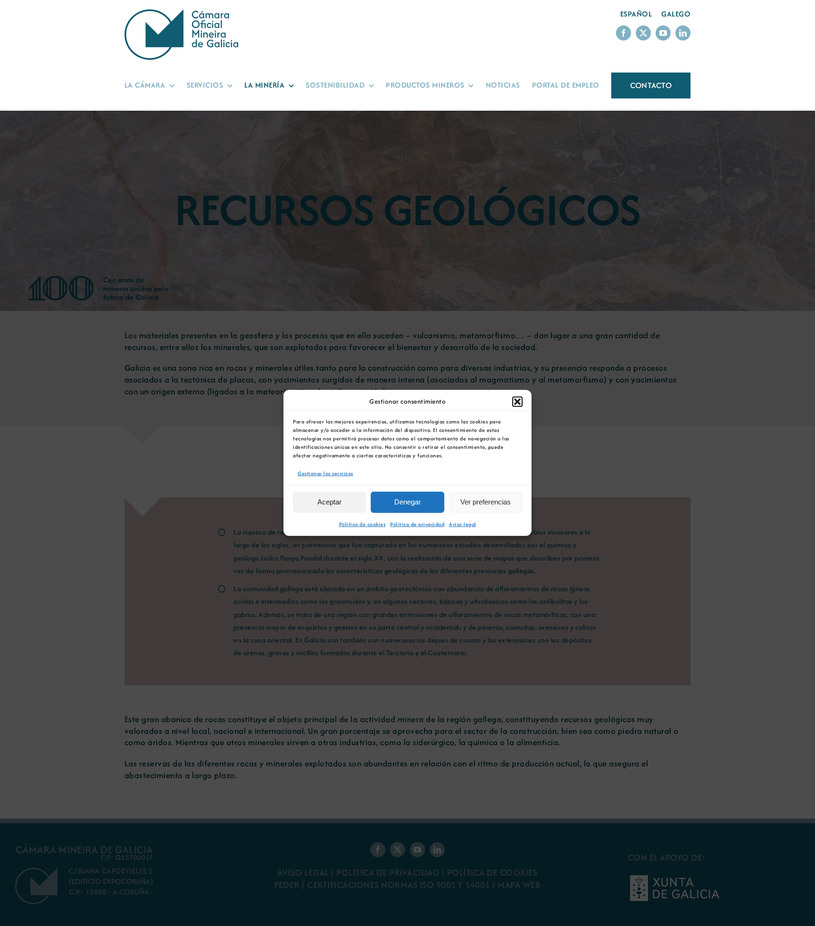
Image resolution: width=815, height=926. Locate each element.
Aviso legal (462, 524)
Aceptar (329, 502)
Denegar (407, 502)
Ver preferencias (485, 502)
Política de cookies (362, 524)
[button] (517, 401)
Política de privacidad (417, 524)
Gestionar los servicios (325, 473)
